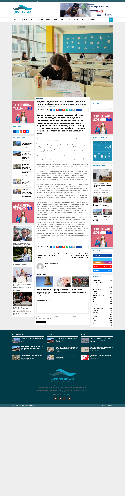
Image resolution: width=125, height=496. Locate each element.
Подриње (96, 310)
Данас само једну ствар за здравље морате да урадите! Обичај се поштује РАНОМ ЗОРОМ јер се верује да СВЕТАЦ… (44, 292)
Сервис (68, 19)
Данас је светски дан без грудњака (97, 204)
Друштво (32, 19)
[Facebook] (55, 398)
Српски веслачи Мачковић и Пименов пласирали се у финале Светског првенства (101, 347)
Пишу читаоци (96, 299)
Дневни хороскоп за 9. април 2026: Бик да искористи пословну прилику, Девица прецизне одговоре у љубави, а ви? (77, 256)
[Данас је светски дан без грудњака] (97, 200)
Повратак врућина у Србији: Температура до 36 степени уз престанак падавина (27, 144)
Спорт (61, 19)
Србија (94, 321)
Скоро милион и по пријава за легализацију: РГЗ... (106, 205)
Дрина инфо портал (42, 106)
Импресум (104, 405)
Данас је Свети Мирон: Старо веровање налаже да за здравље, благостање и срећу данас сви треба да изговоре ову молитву (27, 169)
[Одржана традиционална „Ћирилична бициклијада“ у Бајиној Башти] (97, 212)
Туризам (47, 19)
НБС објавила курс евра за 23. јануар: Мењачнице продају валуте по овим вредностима (62, 291)
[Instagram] (64, 398)
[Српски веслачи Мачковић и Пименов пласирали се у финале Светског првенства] (85, 349)
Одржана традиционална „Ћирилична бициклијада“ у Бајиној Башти (96, 219)
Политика (40, 19)
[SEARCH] (110, 108)
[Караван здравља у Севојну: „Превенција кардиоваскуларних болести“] (102, 175)
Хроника (95, 325)
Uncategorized (96, 280)
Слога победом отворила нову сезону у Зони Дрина (100, 356)
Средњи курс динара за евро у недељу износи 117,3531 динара (27, 181)
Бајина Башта (23, 19)
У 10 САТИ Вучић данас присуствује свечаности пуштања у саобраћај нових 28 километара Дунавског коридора (27, 193)
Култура (55, 19)
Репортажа (91, 19)
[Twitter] (60, 398)
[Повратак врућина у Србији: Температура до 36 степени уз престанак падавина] (17, 143)
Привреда (75, 19)
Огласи (94, 297)
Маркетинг (38, 1)
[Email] (69, 398)
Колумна (95, 291)
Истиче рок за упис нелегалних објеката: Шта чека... (107, 218)
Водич (94, 287)
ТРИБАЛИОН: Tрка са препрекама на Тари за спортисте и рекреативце (79, 291)
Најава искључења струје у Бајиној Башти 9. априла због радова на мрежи (47, 255)
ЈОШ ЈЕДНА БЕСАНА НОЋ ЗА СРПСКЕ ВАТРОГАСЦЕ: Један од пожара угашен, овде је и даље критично (26, 155)
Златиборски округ (98, 308)
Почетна (33, 1)
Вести (14, 19)
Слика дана (95, 316)
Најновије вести (96, 295)
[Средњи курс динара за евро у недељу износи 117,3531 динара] (17, 181)
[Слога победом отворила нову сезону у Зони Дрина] (85, 357)
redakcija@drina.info (67, 394)
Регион (82, 19)
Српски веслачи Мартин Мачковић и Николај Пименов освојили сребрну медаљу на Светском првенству (101, 340)
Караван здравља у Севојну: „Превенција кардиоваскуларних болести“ (102, 185)
